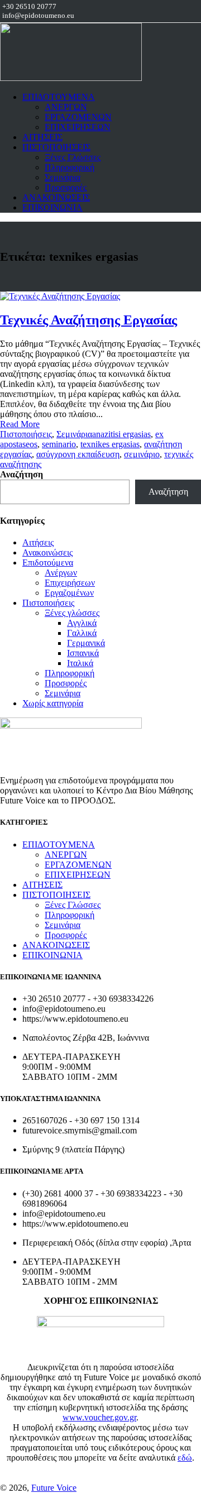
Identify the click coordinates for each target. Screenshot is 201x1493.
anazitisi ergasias (121, 434)
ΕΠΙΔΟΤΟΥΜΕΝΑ (58, 97)
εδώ (185, 1457)
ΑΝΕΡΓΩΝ (66, 107)
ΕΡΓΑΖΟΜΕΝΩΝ (78, 117)
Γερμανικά (86, 643)
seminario (59, 444)
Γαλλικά (82, 633)
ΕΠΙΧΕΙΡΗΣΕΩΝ (78, 127)
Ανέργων (61, 572)
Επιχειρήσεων (70, 582)
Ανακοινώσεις (47, 552)
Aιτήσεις (38, 542)
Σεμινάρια (62, 177)
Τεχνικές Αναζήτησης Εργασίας (88, 320)
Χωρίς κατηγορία (52, 703)
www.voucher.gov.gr (99, 1417)
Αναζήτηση (21, 474)
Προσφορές (66, 187)
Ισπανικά (83, 653)
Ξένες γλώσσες (72, 613)
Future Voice (53, 1487)
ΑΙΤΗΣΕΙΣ (42, 137)
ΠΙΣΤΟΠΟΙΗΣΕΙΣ (56, 147)
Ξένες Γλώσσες (72, 157)
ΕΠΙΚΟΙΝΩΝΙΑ (52, 207)
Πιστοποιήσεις (26, 434)
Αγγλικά (82, 623)
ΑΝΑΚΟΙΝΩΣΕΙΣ (56, 197)
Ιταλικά (80, 663)
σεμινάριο (142, 454)
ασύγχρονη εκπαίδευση (77, 454)
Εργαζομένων (69, 592)
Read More (20, 424)
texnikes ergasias (110, 444)
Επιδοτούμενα (47, 562)
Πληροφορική (69, 167)
